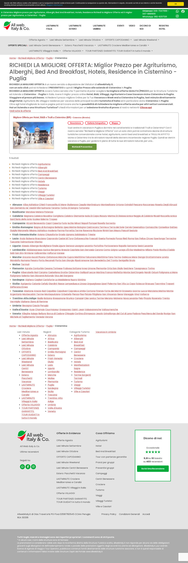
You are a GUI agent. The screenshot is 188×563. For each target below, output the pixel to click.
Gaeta (101, 238)
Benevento (39, 223)
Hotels (41, 181)
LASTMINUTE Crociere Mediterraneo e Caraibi (30, 389)
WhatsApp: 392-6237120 (154, 16)
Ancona (26, 257)
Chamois (40, 309)
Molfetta (118, 272)
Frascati (93, 238)
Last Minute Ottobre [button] (90, 39)
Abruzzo (17, 204)
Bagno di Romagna (44, 227)
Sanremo (132, 245)
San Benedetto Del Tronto (104, 260)
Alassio (25, 245)
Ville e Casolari (46, 198)
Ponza (119, 238)
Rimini (106, 230)
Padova (136, 313)
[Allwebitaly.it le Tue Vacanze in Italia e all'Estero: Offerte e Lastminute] (16, 25)
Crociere (78, 358)
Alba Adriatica (30, 204)
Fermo (117, 257)
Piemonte (18, 268)
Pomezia (110, 238)
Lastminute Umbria (99, 27)
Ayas (32, 309)
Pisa (82, 294)
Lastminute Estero (75, 27)
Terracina (171, 238)
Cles (86, 298)
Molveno (118, 298)
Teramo (55, 207)
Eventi (120, 25)
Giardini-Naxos (56, 283)
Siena (120, 294)
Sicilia (16, 283)
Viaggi (41, 191)
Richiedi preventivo (82, 146)
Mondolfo (15, 260)
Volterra (144, 294)
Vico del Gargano (64, 275)
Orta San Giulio (115, 268)
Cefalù (44, 283)
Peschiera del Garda (152, 313)
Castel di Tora (65, 238)
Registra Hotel (164, 27)
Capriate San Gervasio (82, 249)
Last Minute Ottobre (28, 347)
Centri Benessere (47, 177)
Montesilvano (108, 204)
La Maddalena (62, 279)
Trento (166, 298)
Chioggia (69, 313)
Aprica (46, 249)
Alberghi (42, 167)
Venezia (40, 316)
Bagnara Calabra (33, 215)
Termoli (25, 264)
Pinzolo (147, 298)
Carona (99, 249)
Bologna (81, 227)
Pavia (156, 249)
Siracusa (149, 283)
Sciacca (140, 283)
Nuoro (74, 279)
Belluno (42, 313)
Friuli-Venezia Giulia (24, 234)
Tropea (53, 219)
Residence (43, 184)
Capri (49, 223)
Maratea (30, 211)
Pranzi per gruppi (105, 462)
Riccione (97, 230)
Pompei (93, 223)
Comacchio (151, 227)
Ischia (71, 223)
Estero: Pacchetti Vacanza (27, 378)
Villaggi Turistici (46, 195)
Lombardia (18, 249)
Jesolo (99, 313)
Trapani (170, 283)
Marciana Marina (157, 291)
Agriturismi (101, 440)
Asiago (34, 313)
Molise (16, 264)
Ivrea (84, 268)
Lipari (104, 283)
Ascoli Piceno (38, 257)
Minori (77, 223)
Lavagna (79, 245)
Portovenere (111, 245)
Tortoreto (84, 207)
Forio (64, 223)
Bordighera (45, 245)
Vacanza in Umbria (106, 332)
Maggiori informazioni (54, 5)
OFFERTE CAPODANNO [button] (117, 39)
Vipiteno (25, 301)
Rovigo (167, 313)
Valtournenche (110, 309)
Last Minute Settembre (28, 340)
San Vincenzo (109, 294)
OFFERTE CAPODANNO (29, 353)
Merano (108, 298)
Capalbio (51, 291)
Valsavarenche (93, 309)
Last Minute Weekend (28, 360)
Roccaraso (149, 204)
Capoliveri (62, 291)
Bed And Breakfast (48, 171)
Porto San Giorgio (64, 260)
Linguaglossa (94, 283)
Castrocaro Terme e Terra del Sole (105, 227)
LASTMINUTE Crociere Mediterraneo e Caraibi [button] (122, 45)
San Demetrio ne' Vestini (23, 207)
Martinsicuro (93, 204)
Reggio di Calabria (143, 215)
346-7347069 (160, 11)
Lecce (92, 272)
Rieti (125, 238)
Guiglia (13, 230)
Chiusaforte (51, 234)
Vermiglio (15, 301)
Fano (111, 257)
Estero (51, 355)
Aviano (41, 234)
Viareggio (129, 294)
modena (52, 230)
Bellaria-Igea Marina (66, 227)
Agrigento (26, 283)
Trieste (91, 234)
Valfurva (51, 253)
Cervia (128, 227)
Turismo (42, 188)
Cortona (90, 291)
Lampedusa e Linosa (76, 283)
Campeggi (43, 174)
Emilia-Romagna (22, 227)
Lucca (144, 291)
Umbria (16, 305)
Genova (70, 245)
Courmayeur (52, 309)
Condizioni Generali (129, 514)
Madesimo (139, 249)
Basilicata (18, 211)
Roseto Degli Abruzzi (166, 204)
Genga (141, 257)
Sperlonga (159, 238)
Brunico (70, 298)
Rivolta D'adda (167, 249)
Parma (61, 230)
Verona (49, 316)
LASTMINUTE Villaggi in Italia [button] (44, 50)
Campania (18, 223)
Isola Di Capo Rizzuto (96, 215)
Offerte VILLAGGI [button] (72, 50)
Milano (148, 249)
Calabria (17, 215)
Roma (131, 238)
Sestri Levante (145, 245)
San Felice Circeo (144, 238)
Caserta (56, 223)
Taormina (160, 283)
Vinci (136, 294)
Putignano (15, 275)
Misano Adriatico (38, 230)
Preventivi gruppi (105, 467)
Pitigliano (97, 294)
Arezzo (37, 291)
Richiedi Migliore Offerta (31, 58)
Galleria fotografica (96, 123)
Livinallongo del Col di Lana (117, 313)
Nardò (147, 272)
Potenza (48, 211)
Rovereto (157, 298)
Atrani (29, 223)
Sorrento (110, 223)
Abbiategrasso (35, 249)
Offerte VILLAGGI (31, 404)
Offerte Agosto (30, 335)
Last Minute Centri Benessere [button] (45, 45)
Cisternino (77, 118)
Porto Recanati (47, 260)
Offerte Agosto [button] (37, 39)
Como (106, 249)
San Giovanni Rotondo (42, 275)
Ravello (101, 223)
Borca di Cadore (55, 313)
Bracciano (40, 238)
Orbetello (66, 294)
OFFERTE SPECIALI (18, 45)
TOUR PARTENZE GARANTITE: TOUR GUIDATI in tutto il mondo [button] (118, 50)
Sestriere (128, 268)
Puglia (49, 58)
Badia (40, 298)
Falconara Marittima (96, 257)
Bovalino (47, 215)
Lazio (15, 238)
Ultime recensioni (29, 451)
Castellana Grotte (58, 272)
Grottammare (153, 257)
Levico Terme (96, 298)
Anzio (22, 238)
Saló (12, 253)
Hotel (98, 445)
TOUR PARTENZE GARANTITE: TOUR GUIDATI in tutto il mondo (30, 412)
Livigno (114, 249)
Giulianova (72, 204)
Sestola (133, 230)
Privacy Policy (108, 514)
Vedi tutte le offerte (20, 110)
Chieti (42, 204)
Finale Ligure (58, 245)
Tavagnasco (140, 268)
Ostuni (154, 272)
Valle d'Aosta (20, 309)
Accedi (146, 514)
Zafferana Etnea (19, 287)
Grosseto (127, 291)
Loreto (165, 257)
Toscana (17, 291)
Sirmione (29, 253)
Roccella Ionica (168, 215)
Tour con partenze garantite (111, 456)
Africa (51, 338)
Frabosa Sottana (72, 268)
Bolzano (48, 298)
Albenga (34, 245)
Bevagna (27, 305)
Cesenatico (138, 227)
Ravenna (87, 230)
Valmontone (27, 241)
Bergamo (56, 249)
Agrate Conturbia (34, 268)
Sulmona (46, 207)
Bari (36, 272)
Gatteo (173, 227)
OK (176, 4)
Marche (16, 257)
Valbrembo (40, 253)
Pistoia (88, 294)
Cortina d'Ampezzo (85, 313)
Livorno (136, 291)
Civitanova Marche (56, 257)
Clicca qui (146, 107)
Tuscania (15, 241)
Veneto (16, 313)
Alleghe (26, 313)
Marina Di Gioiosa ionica (120, 215)
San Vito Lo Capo (126, 283)
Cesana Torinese (53, 268)
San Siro (19, 253)
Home (12, 58)
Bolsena (30, 238)
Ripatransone (82, 260)
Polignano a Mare (168, 272)
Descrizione (75, 123)
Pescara (137, 204)
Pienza (75, 294)
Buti (44, 291)
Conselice (163, 227)
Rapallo (122, 245)
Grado (61, 234)
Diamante (79, 215)
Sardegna (18, 279)
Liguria (16, 245)
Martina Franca (104, 272)
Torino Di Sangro (69, 207)
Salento (25, 275)
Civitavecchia (81, 238)
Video (132, 25)
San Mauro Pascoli (119, 230)
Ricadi (156, 215)
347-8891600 (149, 13)
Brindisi (86, 118)
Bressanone (59, 298)
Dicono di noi (145, 27)
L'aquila (82, 204)
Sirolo (132, 260)
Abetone (28, 291)
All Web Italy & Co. (30, 446)
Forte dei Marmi (112, 291)
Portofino (99, 245)
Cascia (36, 305)
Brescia (65, 249)
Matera (40, 211)
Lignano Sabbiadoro (76, 234)
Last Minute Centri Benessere (28, 368)
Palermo (112, 283)
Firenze (100, 291)
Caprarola (52, 238)
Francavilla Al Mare (56, 204)
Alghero (29, 279)
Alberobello (27, 272)
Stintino (82, 279)
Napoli (84, 223)
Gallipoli (84, 272)
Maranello (23, 230)
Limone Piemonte (97, 268)
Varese (60, 253)
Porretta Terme (73, 230)
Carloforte (49, 279)
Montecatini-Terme (33, 294)
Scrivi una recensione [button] (152, 468)
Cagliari (38, 279)
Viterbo (38, 241)
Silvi (39, 207)
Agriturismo (44, 164)
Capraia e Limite (77, 291)
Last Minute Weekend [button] (145, 39)
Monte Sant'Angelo (133, 272)
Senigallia (124, 260)
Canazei (79, 298)
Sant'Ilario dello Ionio (21, 219)
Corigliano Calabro (63, 215)
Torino (151, 268)
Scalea (36, 219)
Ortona (120, 204)
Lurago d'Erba (125, 249)
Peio (140, 298)
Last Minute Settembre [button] (62, 39)
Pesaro (34, 260)
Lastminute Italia (52, 27)
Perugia (44, 305)
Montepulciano (52, 294)
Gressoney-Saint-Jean (71, 309)
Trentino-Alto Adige (24, 298)
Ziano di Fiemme (39, 301)
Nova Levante (130, 298)
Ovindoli (128, 204)
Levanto (88, 245)
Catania (36, 283)
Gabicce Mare (129, 257)
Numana (25, 260)
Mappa (115, 123)
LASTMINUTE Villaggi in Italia (29, 399)
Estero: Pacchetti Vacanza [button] (79, 45)
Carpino (43, 272)
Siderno (44, 219)
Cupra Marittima (76, 257)
